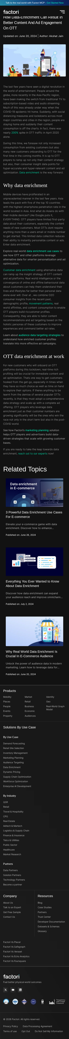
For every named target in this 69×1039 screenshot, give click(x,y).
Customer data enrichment (19, 270)
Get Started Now (55, 2)
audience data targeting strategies (39, 335)
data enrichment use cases (43, 251)
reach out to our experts (32, 453)
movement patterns (41, 303)
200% (14, 132)
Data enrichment (29, 172)
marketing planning (37, 430)
